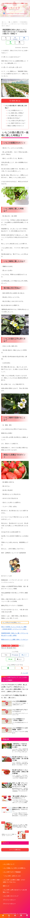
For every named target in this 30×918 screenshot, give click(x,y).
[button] (19, 42)
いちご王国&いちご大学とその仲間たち (14, 868)
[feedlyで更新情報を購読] (8, 667)
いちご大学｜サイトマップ (10, 896)
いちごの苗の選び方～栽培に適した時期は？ (16, 107)
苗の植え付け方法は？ (14, 118)
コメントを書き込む (15, 849)
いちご (22, 645)
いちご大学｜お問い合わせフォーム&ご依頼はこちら (15, 891)
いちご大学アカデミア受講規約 (12, 872)
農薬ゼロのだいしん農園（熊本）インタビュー (14, 639)
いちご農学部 (15, 645)
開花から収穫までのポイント (16, 125)
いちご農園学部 (6, 645)
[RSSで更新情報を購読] (22, 667)
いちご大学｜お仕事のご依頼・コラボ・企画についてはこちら (14, 881)
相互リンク (6, 886)
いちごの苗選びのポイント (15, 110)
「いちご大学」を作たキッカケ (12, 876)
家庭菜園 (10, 648)
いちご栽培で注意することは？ (16, 123)
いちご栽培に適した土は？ (15, 115)
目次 (13, 101)
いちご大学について (8, 864)
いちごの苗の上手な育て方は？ (16, 120)
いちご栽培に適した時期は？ (16, 113)
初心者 (4, 648)
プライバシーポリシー (9, 900)
